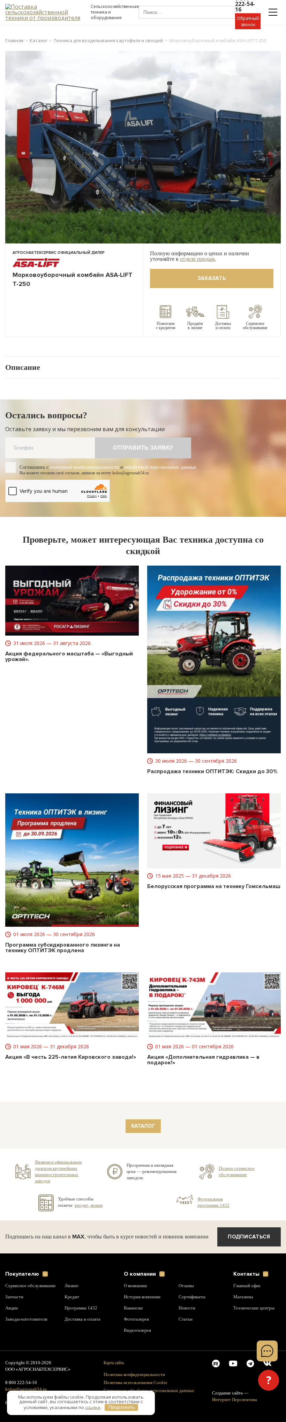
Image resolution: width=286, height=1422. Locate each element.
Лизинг (72, 1286)
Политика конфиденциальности (136, 1374)
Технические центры (254, 1308)
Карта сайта (115, 1362)
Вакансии (133, 1308)
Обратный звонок (248, 21)
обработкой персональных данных (172, 467)
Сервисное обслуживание (31, 1286)
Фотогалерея (137, 1319)
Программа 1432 (81, 1308)
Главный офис (247, 1286)
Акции (11, 1308)
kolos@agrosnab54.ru (26, 1389)
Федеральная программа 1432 (213, 1202)
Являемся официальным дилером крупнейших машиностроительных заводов (60, 1171)
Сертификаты (192, 1297)
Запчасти (14, 1297)
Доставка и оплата (83, 1319)
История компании (142, 1297)
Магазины (244, 1297)
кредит (81, 1205)
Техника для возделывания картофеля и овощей (108, 40)
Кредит (72, 1297)
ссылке (92, 1407)
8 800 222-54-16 (22, 1382)
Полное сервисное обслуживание (237, 1171)
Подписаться (249, 1237)
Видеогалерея (138, 1330)
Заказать (212, 278)
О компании (140, 1274)
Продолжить (121, 1407)
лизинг (97, 1205)
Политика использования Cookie (137, 1382)
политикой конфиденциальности (90, 467)
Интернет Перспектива (235, 1399)
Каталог (38, 40)
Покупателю (22, 1274)
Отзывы (187, 1286)
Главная (14, 40)
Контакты (246, 1274)
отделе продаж (201, 259)
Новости (187, 1308)
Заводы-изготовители (27, 1319)
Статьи (186, 1319)
